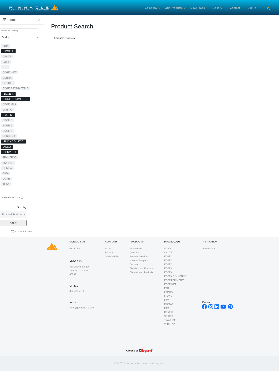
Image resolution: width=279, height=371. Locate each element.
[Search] (268, 8)
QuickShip (135, 252)
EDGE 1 (8, 51)
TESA (6, 184)
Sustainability (112, 256)
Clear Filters (23, 231)
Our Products (174, 7)
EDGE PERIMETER (15, 99)
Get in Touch (75, 248)
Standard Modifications (141, 268)
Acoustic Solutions (139, 256)
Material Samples (139, 260)
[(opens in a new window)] (204, 307)
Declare (134, 264)
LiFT (5, 67)
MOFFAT (8, 162)
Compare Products (64, 38)
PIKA (6, 173)
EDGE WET (10, 72)
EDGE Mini (9, 104)
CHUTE (7, 56)
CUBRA (7, 77)
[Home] (34, 5)
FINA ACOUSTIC (13, 141)
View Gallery (208, 248)
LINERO (7, 109)
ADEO (7, 146)
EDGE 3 (7, 130)
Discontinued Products (141, 272)
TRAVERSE (10, 157)
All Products (136, 248)
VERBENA (9, 136)
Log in (252, 7)
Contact (235, 7)
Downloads (197, 7)
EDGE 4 (8, 93)
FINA (6, 46)
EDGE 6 (7, 120)
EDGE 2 (7, 125)
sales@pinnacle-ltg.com (81, 307)
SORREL (8, 83)
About (108, 248)
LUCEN (7, 115)
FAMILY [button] (5, 37)
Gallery (217, 7)
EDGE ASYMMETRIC (15, 88)
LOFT (6, 61)
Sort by (21, 207)
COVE (6, 178)
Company (151, 7)
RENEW (7, 168)
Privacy (109, 252)
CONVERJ (9, 152)
